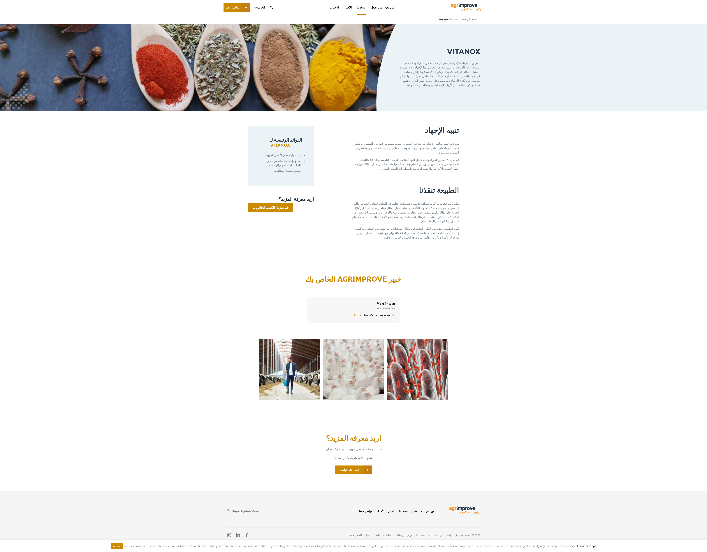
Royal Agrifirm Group (246, 511)
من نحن (389, 7)
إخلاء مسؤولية (443, 535)
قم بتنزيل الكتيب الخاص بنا (270, 207)
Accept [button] (117, 546)
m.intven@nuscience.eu (374, 315)
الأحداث (334, 7)
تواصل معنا (232, 7)
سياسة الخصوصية (360, 535)
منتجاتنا (361, 7)
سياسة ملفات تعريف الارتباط (413, 535)
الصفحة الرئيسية (469, 19)
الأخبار (348, 7)
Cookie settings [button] (586, 546)
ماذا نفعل (376, 7)
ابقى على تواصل (349, 470)
